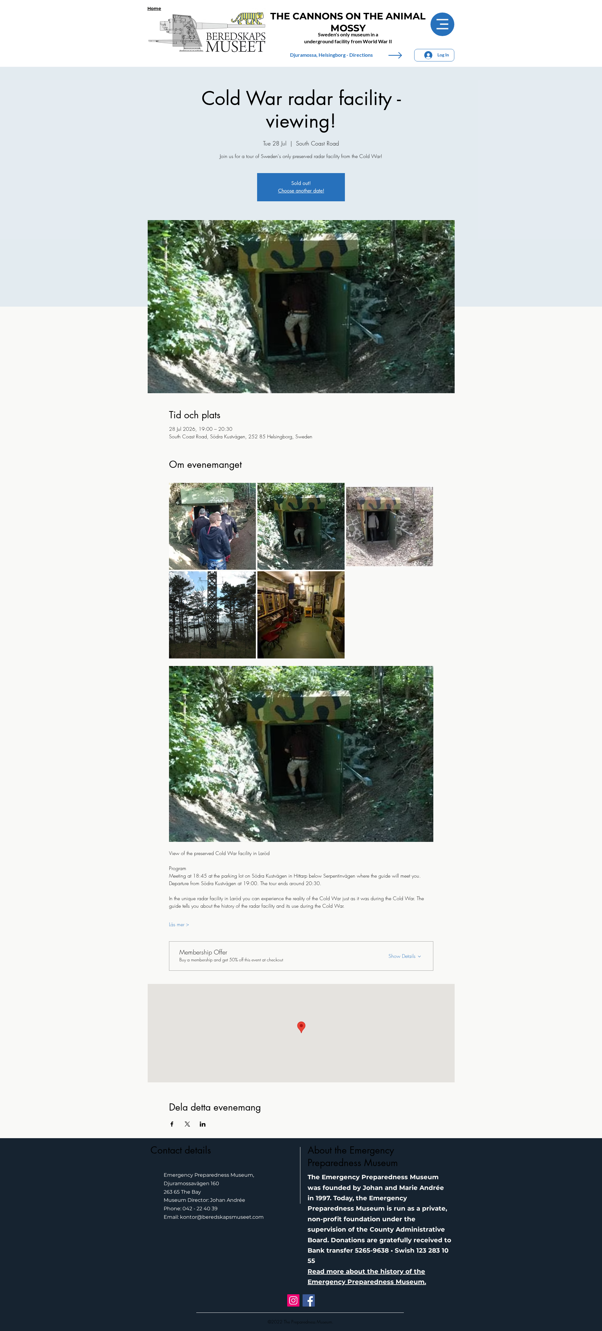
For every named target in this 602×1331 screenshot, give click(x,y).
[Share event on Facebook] (172, 1124)
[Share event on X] (187, 1124)
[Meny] (442, 24)
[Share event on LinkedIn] (203, 1124)
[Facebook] (309, 1300)
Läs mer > (179, 924)
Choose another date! (301, 191)
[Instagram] (293, 1300)
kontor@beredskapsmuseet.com (222, 1217)
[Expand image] (212, 526)
